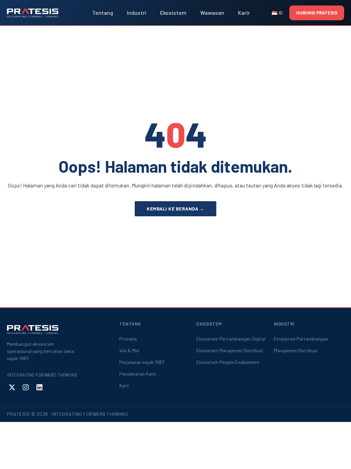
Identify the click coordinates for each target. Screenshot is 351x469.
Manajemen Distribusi (295, 350)
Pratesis (128, 339)
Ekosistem (173, 12)
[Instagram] (26, 387)
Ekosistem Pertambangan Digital (230, 339)
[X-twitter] (12, 387)
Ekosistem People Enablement (227, 362)
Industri (136, 12)
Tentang (102, 12)
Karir (244, 12)
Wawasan (212, 12)
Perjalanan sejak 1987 (141, 362)
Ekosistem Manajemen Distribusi (229, 350)
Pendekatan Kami (137, 374)
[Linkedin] (39, 387)
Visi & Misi (129, 350)
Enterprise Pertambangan (301, 339)
